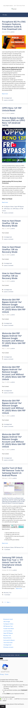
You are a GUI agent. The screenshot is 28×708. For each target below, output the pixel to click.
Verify (2, 706)
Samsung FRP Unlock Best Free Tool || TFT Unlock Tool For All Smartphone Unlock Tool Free (12, 562)
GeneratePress (23, 655)
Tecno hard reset (7, 642)
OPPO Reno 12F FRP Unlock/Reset (11, 109)
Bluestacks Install (8, 619)
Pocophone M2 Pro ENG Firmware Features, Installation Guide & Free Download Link (14, 25)
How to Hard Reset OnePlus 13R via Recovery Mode (11, 223)
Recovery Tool (7, 592)
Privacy (2, 674)
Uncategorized (8, 98)
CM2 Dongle (6, 621)
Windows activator (8, 647)
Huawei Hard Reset (8, 628)
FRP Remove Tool (18, 547)
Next (9, 602)
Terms (6, 674)
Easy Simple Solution (14, 4)
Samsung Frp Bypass (9, 640)
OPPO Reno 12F (8, 208)
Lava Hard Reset (7, 631)
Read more (5, 94)
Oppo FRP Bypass (19, 206)
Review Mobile (7, 638)
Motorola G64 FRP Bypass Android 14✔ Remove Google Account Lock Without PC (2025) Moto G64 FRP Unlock (13, 305)
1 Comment (7, 549)
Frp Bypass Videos (9, 206)
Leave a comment (8, 100)
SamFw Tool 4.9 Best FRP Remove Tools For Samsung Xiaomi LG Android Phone (13, 472)
